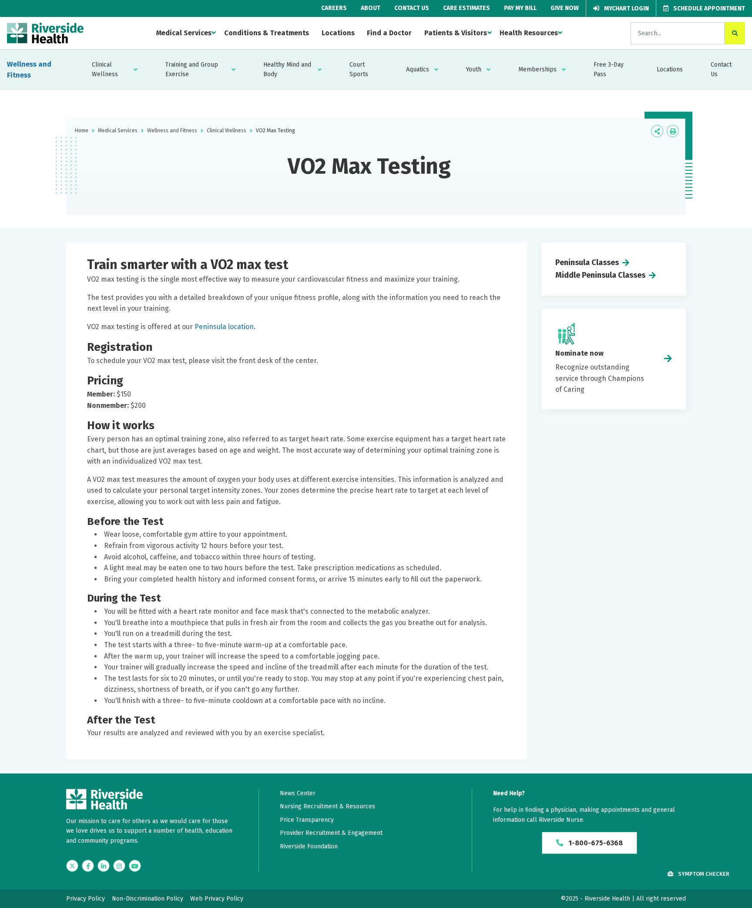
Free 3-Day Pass (609, 69)
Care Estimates (466, 8)
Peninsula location (224, 327)
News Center (298, 793)
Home (81, 131)
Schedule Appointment (708, 8)
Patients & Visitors (455, 33)
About (370, 8)
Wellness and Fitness (29, 70)
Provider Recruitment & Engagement (331, 833)
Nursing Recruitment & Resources (327, 806)
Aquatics (417, 69)
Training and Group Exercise (191, 69)
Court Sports (358, 69)
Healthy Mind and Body (287, 69)
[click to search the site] (735, 33)
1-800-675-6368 (595, 843)
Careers (334, 8)
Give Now (565, 8)
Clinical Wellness (105, 69)
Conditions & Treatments (266, 33)
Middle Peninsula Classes (600, 275)
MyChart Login (626, 8)
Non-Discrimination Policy (147, 898)
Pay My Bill (520, 8)
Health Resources (529, 33)
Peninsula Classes (587, 262)
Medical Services (184, 33)
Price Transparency (307, 820)
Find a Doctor (389, 33)
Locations (338, 33)
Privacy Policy (85, 898)
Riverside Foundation (309, 846)
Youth (473, 69)
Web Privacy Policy (216, 898)
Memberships (537, 69)
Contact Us (411, 8)
